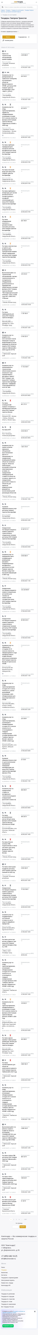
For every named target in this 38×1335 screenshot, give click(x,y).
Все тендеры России (7, 1307)
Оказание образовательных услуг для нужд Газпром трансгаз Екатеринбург (9, 509)
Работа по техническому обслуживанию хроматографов (7, 56)
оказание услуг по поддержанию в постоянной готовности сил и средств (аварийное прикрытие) (8, 919)
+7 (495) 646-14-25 (9, 1256)
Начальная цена (25, 53)
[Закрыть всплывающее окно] (35, 1311)
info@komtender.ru (8, 1259)
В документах (23, 37)
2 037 (25, 1219)
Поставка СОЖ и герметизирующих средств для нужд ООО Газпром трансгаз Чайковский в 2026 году (9, 1180)
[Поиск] (2, 7)
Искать (8, 37)
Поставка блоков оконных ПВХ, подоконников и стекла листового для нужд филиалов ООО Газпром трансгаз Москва (9, 847)
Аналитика (4, 1272)
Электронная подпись (7, 1280)
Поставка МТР (6, 430)
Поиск (3, 1267)
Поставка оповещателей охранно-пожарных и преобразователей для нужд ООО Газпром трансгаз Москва (9, 407)
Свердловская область (8, 97)
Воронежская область (8, 1211)
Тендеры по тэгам (6, 1301)
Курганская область (8, 929)
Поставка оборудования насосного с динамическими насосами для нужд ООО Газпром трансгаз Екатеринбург (9, 225)
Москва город (12, 302)
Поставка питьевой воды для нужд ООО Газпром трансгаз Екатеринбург (8, 172)
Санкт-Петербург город (8, 1052)
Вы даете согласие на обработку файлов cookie (13, 1312)
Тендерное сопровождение (9, 1277)
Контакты (4, 1275)
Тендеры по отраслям (8, 1299)
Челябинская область (8, 707)
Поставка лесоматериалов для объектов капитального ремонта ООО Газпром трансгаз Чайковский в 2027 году (9, 1067)
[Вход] (36, 2)
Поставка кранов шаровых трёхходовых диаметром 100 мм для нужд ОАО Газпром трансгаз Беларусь (9, 1041)
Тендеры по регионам (8, 1294)
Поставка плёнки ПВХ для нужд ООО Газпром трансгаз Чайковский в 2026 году (9, 1158)
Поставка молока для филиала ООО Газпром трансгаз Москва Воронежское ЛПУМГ (9, 1202)
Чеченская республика (8, 435)
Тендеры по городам (7, 1296)
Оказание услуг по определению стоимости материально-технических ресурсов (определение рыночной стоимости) (9, 794)
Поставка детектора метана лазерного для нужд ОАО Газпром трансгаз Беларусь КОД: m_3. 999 (9, 943)
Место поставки (6, 61)
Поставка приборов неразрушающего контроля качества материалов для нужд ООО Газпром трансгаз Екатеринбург (9, 149)
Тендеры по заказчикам (8, 1304)
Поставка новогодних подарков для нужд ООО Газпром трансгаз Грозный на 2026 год (9, 869)
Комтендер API (5, 1285)
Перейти (22, 1226)
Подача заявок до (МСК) (27, 65)
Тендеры (4, 1270)
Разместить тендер (7, 1283)
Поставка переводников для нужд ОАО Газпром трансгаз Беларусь (8, 314)
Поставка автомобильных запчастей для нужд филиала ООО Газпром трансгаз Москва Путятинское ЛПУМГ (9, 820)
